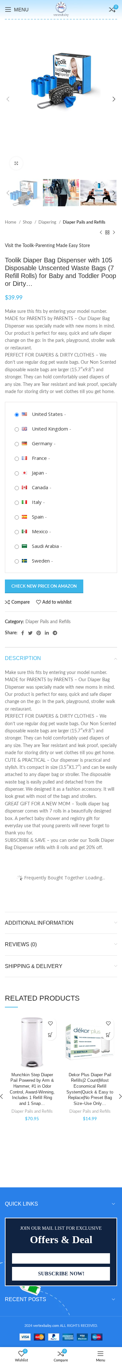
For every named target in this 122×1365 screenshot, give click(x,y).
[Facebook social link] (22, 633)
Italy (37, 502)
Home (11, 222)
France (39, 458)
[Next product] (114, 232)
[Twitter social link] (30, 633)
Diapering (47, 222)
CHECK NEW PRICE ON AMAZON (44, 586)
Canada (40, 487)
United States (47, 414)
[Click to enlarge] (16, 163)
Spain (38, 516)
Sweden (41, 560)
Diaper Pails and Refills (84, 222)
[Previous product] (101, 232)
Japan (38, 472)
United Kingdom (50, 428)
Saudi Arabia (45, 546)
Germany (42, 443)
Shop (28, 222)
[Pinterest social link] (38, 633)
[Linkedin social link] (47, 633)
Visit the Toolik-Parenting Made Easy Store (47, 245)
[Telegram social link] (55, 633)
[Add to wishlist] (50, 1023)
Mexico (40, 531)
